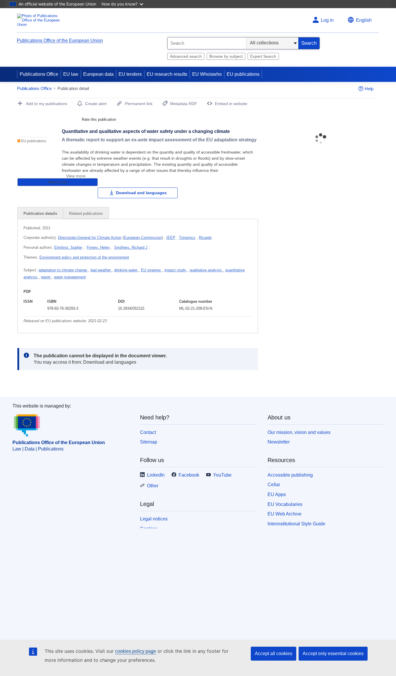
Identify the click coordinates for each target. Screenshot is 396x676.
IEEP (170, 237)
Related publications (86, 213)
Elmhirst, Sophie (68, 247)
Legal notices (154, 518)
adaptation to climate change (63, 270)
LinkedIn (156, 475)
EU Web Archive (284, 513)
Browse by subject (226, 56)
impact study (175, 270)
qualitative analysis (206, 270)
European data (98, 74)
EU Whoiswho (207, 74)
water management (70, 277)
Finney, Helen (98, 247)
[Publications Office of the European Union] (40, 20)
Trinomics (187, 237)
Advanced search (186, 56)
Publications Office (39, 74)
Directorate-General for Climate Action (89, 237)
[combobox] (207, 43)
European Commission (143, 237)
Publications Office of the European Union (60, 40)
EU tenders (130, 74)
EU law (70, 74)
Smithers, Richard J (131, 247)
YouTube (222, 475)
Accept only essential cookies (333, 653)
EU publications (243, 74)
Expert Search (263, 56)
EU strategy (151, 270)
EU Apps (277, 494)
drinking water (126, 270)
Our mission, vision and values (299, 432)
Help (369, 88)
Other (152, 485)
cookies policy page (135, 651)
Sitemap (148, 441)
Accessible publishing (290, 475)
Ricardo (205, 237)
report (46, 277)
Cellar (274, 484)
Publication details (40, 213)
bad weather (101, 270)
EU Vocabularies (285, 504)
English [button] (364, 20)
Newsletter (279, 441)
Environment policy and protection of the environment (84, 257)
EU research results (167, 74)
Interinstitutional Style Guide (296, 523)
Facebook (189, 475)
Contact (148, 432)
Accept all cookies (273, 653)
